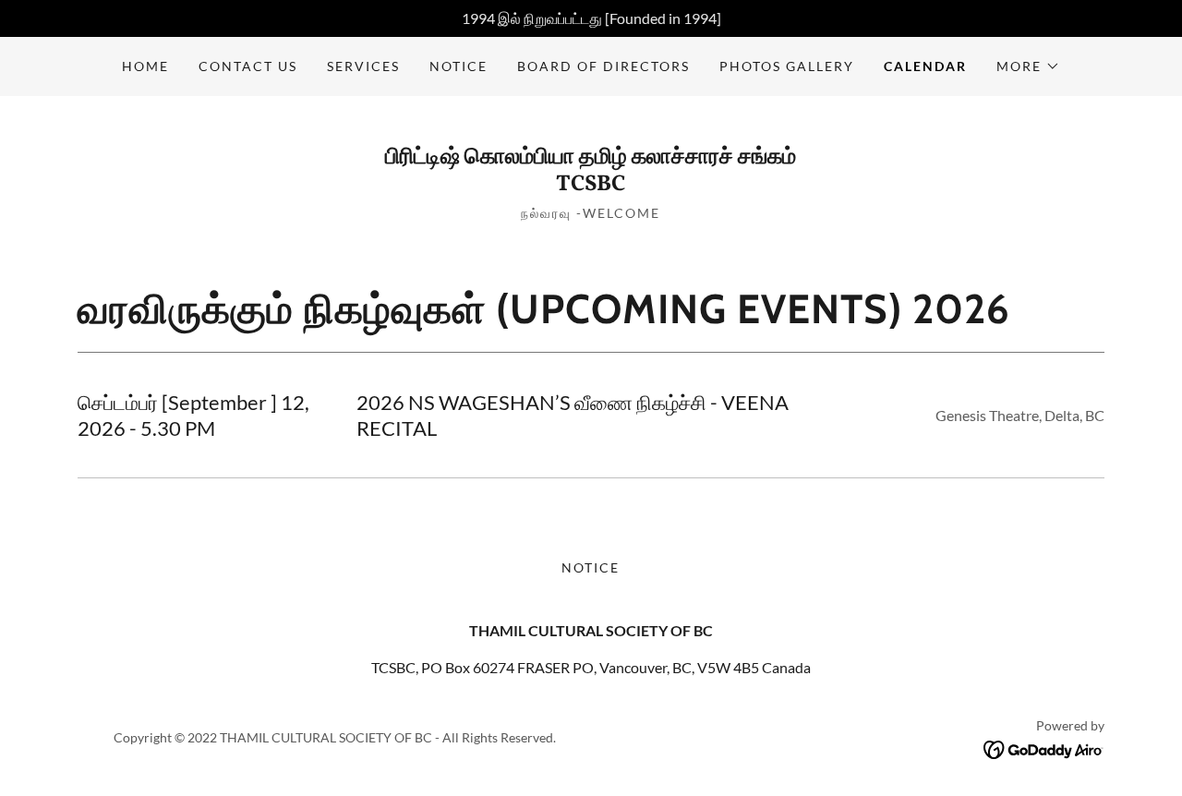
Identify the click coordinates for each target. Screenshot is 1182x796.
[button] (1028, 66)
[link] (590, 184)
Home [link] (145, 66)
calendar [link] (925, 66)
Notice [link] (458, 66)
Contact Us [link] (248, 66)
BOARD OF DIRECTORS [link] (603, 66)
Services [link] (363, 66)
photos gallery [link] (786, 66)
